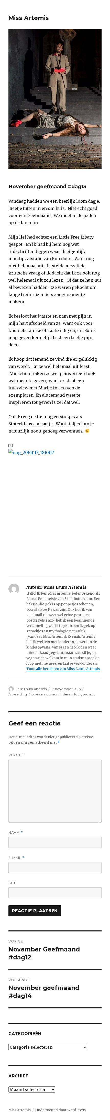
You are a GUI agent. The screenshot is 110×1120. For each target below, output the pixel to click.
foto (77, 694)
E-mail (16, 858)
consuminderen (59, 694)
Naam (15, 832)
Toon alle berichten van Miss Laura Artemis (63, 669)
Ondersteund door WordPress (60, 1110)
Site (12, 883)
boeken (38, 694)
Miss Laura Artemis (31, 689)
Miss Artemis (28, 18)
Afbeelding (17, 694)
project (89, 694)
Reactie (16, 755)
